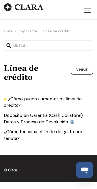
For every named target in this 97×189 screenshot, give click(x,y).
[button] (87, 9)
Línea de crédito (57, 31)
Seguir (82, 69)
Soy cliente (27, 31)
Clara (8, 31)
